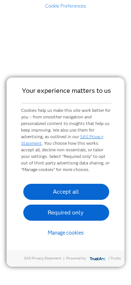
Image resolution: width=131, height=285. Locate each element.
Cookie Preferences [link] (65, 6)
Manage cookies (66, 232)
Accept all (66, 191)
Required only (66, 212)
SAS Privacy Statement (42, 258)
